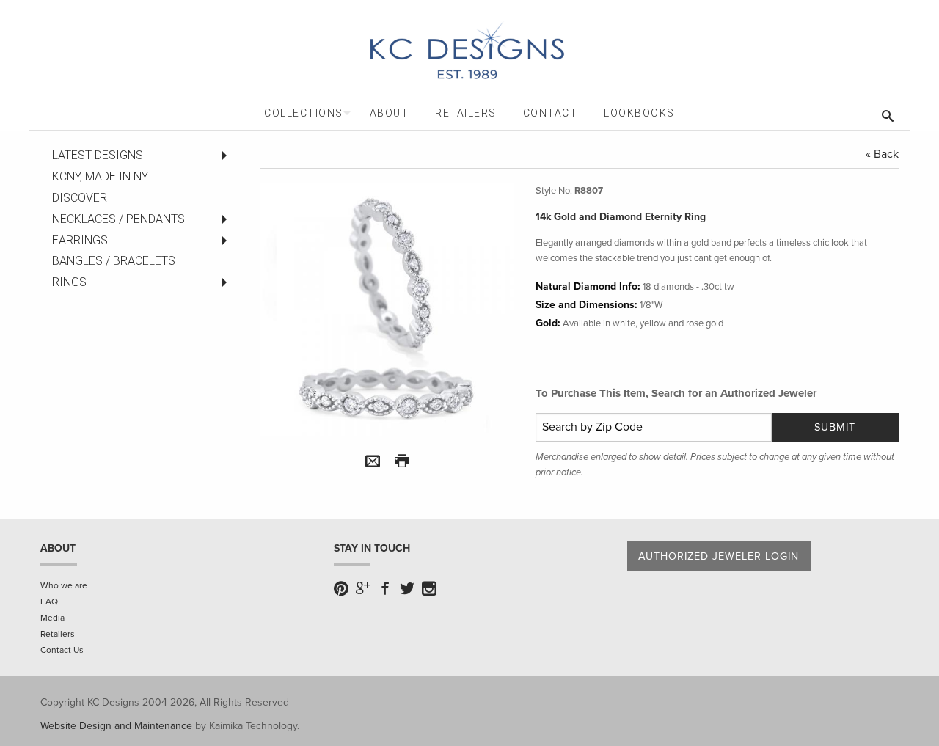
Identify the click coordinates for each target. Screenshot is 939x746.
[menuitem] (303, 113)
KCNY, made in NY (100, 176)
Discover (79, 198)
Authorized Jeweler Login (718, 556)
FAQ (49, 601)
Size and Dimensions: (586, 305)
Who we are (63, 585)
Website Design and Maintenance (116, 726)
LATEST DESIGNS (97, 155)
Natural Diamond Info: (588, 286)
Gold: (548, 323)
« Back (882, 154)
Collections (303, 113)
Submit (834, 427)
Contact (550, 113)
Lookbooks (639, 113)
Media (52, 617)
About (389, 113)
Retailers (466, 113)
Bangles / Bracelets (113, 261)
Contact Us (62, 650)
